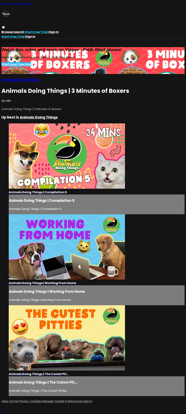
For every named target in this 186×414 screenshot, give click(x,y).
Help (5, 401)
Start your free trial (16, 64)
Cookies (36, 401)
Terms (14, 401)
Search (19, 32)
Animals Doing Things (20, 79)
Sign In (30, 36)
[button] (3, 27)
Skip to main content (16, 4)
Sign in (53, 32)
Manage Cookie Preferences (62, 401)
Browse (7, 32)
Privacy (24, 401)
